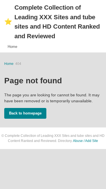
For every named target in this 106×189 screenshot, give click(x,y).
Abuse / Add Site (85, 141)
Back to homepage (25, 113)
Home (12, 46)
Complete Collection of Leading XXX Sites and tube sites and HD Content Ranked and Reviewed (52, 22)
